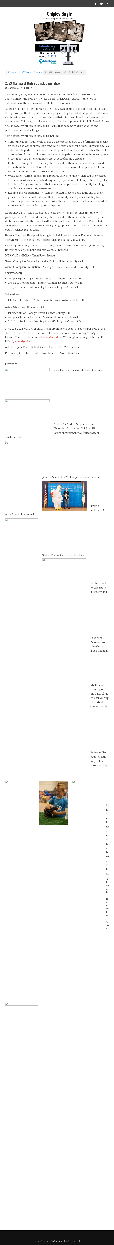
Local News (25, 72)
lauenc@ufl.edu (50, 337)
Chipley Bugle (59, 13)
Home (11, 72)
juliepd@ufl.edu (23, 341)
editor (29, 88)
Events (38, 72)
